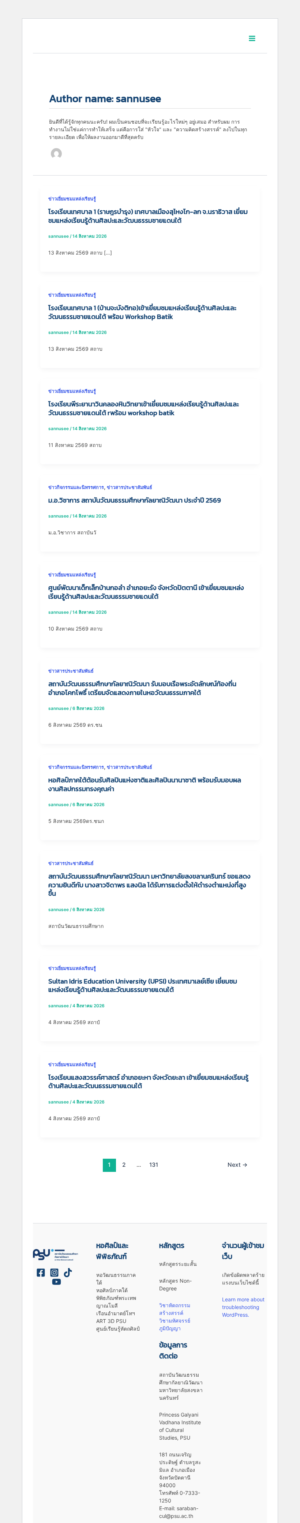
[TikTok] (67, 1272)
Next (238, 1164)
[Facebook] (40, 1272)
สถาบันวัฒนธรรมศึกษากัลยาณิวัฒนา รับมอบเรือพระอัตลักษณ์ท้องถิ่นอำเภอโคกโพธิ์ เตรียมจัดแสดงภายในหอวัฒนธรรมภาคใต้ (142, 688)
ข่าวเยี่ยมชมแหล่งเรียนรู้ (72, 199)
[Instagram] (54, 1272)
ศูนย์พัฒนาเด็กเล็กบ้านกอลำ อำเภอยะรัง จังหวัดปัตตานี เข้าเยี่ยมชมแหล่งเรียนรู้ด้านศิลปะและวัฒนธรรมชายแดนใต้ (146, 592)
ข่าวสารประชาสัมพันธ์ (129, 487)
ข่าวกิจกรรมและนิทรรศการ (76, 487)
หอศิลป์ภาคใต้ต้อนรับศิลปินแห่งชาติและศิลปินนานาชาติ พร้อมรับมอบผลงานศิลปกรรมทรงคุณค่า (144, 784)
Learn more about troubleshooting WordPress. (243, 1307)
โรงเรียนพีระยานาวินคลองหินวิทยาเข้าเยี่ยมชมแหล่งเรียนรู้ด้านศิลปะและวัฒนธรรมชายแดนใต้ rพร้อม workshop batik (143, 408)
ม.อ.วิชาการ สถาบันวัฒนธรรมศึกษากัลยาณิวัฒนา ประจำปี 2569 (134, 500)
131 (153, 1164)
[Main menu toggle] (252, 38)
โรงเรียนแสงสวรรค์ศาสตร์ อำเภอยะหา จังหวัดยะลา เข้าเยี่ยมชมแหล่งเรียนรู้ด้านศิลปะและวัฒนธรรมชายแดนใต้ (148, 1081)
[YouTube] (56, 1281)
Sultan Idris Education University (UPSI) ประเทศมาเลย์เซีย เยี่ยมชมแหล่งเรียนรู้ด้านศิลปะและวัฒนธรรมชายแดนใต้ (142, 985)
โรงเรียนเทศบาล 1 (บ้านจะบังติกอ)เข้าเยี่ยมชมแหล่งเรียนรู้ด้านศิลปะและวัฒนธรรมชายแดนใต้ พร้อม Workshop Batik (142, 312)
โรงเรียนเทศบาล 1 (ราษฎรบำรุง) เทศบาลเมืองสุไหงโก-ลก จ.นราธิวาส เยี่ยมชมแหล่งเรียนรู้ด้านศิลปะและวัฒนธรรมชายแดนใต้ (148, 216)
